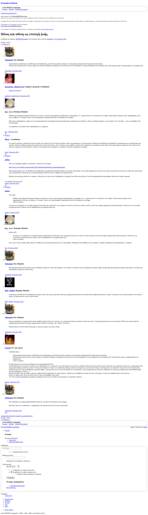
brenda (8, 348)
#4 (5, 154)
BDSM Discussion (22, 39)
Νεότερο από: (6, 464)
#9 (5, 303)
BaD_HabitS (10, 291)
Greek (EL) (8, 496)
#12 (6, 412)
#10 (6, 334)
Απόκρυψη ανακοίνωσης (9, 13)
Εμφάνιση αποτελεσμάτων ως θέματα (29, 474)
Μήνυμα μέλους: (7, 455)
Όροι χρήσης (9, 510)
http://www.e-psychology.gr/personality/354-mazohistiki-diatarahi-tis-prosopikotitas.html (37, 167)
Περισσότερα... (11, 487)
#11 (6, 384)
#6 (5, 214)
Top (6, 504)
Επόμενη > (6, 44)
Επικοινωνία (9, 499)
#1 (5, 73)
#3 (5, 133)
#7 (5, 250)
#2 (5, 98)
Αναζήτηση (12, 440)
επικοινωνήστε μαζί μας (47, 29)
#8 (5, 276)
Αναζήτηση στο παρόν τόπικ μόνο (23, 470)
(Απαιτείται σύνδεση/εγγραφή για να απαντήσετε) (17, 416)
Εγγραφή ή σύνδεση (9, 3)
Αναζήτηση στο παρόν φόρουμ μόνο (24, 472)
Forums (7, 430)
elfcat (7, 139)
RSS (6, 506)
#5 (5, 185)
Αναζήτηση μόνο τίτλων (20, 452)
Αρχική (7, 503)
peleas (7, 160)
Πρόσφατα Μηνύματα (16, 442)
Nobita (145, 427)
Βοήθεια (7, 501)
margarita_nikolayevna (14, 87)
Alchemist (49, 39)
